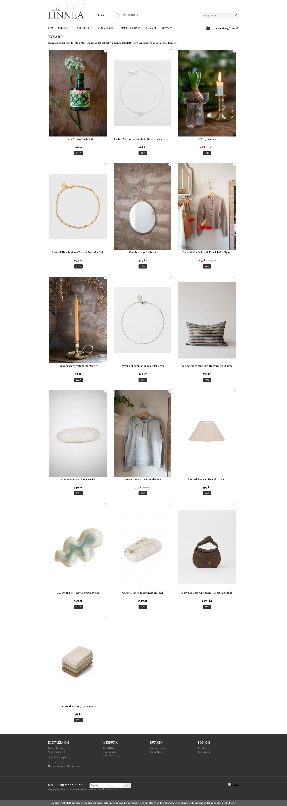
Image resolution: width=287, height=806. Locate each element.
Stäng (232, 803)
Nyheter (63, 28)
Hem (50, 28)
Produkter (83, 28)
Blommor (151, 28)
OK (127, 785)
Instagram (204, 752)
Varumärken (105, 28)
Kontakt (167, 28)
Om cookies (109, 752)
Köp (78, 153)
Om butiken (157, 748)
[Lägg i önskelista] (105, 51)
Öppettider (156, 752)
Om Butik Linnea (130, 28)
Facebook (203, 748)
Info (226, 803)
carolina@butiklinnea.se (65, 766)
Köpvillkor (108, 748)
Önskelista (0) (110, 756)
